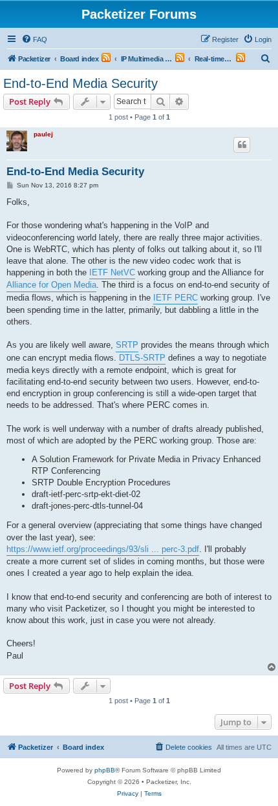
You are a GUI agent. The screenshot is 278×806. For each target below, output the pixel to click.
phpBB (104, 770)
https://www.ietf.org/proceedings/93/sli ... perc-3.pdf (102, 549)
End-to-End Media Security (80, 83)
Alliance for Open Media (51, 285)
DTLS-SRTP (142, 358)
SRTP (127, 345)
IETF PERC (175, 297)
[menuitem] (34, 39)
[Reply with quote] (241, 145)
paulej (43, 134)
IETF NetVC (112, 272)
